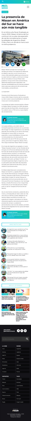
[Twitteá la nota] (18, 64)
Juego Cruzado (20, 402)
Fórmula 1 (19, 398)
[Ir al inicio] (5, 7)
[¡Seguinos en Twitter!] (21, 330)
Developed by (10, 410)
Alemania (19, 365)
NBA (18, 388)
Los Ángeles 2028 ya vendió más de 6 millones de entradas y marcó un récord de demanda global (22, 299)
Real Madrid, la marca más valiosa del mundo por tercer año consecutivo (17, 215)
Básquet (4, 382)
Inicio (3, 348)
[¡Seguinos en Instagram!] (25, 330)
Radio (3, 358)
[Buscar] (3, 1)
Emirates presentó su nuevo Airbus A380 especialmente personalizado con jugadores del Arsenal (17, 236)
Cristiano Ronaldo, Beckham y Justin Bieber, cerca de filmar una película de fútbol (17, 243)
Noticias (4, 352)
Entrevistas (4, 361)
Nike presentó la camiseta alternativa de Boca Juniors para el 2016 (17, 267)
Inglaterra (19, 352)
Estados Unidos (20, 358)
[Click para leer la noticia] (3, 230)
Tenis (3, 385)
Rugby (3, 402)
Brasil (18, 368)
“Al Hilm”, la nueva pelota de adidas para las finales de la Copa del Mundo (17, 273)
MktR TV (4, 355)
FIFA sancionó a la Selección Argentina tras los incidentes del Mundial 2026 (16, 120)
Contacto (4, 371)
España (18, 355)
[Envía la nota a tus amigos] (24, 64)
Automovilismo (5, 388)
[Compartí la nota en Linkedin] (13, 64)
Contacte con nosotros (15, 417)
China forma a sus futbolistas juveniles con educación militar (16, 248)
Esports (4, 392)
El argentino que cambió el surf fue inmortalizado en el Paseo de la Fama (17, 230)
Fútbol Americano (6, 395)
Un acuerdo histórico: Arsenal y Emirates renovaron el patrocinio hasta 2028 (16, 261)
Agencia (4, 368)
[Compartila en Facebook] (7, 64)
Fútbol (3, 379)
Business (5, 12)
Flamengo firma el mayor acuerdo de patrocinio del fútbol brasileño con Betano (17, 279)
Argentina (19, 348)
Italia (18, 361)
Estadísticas (4, 365)
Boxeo (3, 398)
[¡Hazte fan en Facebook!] (18, 330)
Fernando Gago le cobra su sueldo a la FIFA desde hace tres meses (17, 254)
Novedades (19, 379)
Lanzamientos (20, 385)
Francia (18, 371)
